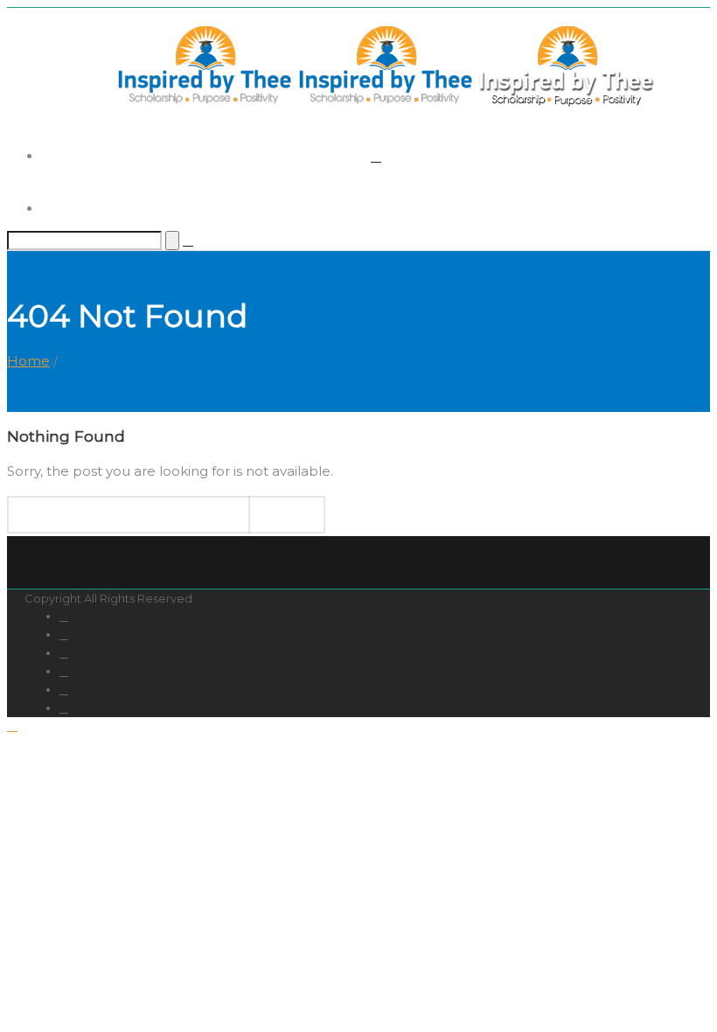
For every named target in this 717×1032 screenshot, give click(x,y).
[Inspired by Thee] (385, 103)
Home (28, 360)
